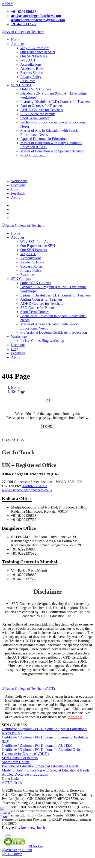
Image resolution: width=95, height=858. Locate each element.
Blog (14, 189)
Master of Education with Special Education (52, 151)
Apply (15, 197)
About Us (75, 717)
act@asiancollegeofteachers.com (36, 16)
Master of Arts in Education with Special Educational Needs (45, 770)
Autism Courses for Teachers (41, 106)
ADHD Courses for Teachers (41, 110)
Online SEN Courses (35, 89)
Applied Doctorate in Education (43, 139)
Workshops (19, 181)
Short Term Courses (34, 118)
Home (15, 40)
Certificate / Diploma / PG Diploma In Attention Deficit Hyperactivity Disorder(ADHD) (42, 752)
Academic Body (32, 68)
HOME (47, 426)
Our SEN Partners (33, 56)
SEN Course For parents (20, 758)
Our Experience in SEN (37, 52)
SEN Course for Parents (37, 114)
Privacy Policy (31, 77)
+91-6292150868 (23, 12)
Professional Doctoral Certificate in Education (53, 332)
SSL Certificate (36, 846)
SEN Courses (21, 85)
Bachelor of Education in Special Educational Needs (40, 766)
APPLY (7, 4)
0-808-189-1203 (34, 486)
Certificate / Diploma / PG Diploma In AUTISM (37, 745)
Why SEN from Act (34, 48)
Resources (27, 81)
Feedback (18, 193)
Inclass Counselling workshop (42, 341)
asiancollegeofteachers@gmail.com (38, 20)
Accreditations (30, 64)
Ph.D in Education (33, 155)
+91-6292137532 (23, 24)
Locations (18, 185)
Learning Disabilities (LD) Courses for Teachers (55, 101)
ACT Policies (12, 783)
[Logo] (23, 32)
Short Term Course (16, 762)
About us (17, 44)
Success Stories (31, 73)
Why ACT (28, 60)
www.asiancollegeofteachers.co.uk (27, 490)
